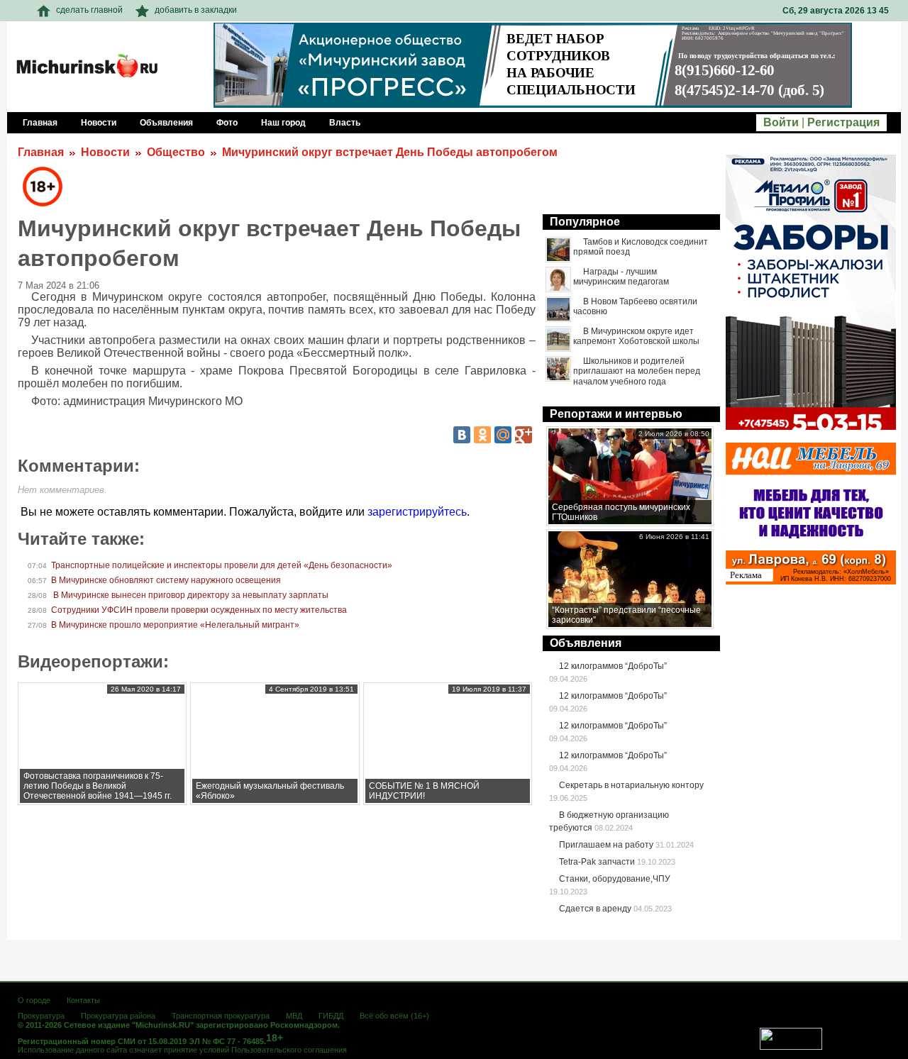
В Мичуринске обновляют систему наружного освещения (166, 580)
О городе (34, 1000)
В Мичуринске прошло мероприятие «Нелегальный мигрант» (175, 625)
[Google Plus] (523, 434)
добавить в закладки (196, 10)
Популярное (585, 222)
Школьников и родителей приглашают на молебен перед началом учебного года (636, 371)
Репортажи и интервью (616, 414)
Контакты (83, 1000)
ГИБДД (331, 1015)
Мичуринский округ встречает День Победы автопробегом (390, 152)
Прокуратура (41, 1015)
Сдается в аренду (595, 909)
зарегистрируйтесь (417, 512)
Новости (105, 152)
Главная (41, 152)
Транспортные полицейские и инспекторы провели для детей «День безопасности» (221, 565)
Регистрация (843, 122)
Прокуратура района (118, 1015)
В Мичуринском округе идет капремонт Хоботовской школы (636, 336)
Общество (176, 152)
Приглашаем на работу (606, 845)
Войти (781, 122)
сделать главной (89, 10)
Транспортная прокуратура (221, 1015)
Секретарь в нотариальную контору (631, 785)
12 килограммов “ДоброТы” (613, 666)
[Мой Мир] (502, 434)
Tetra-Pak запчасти (597, 862)
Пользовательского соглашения (289, 1050)
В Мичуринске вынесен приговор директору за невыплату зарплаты (189, 595)
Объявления (585, 643)
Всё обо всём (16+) (394, 1015)
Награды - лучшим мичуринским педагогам (621, 277)
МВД (294, 1015)
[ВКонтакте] (461, 434)
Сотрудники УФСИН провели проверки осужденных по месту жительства (199, 610)
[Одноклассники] (482, 434)
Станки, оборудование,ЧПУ (614, 879)
